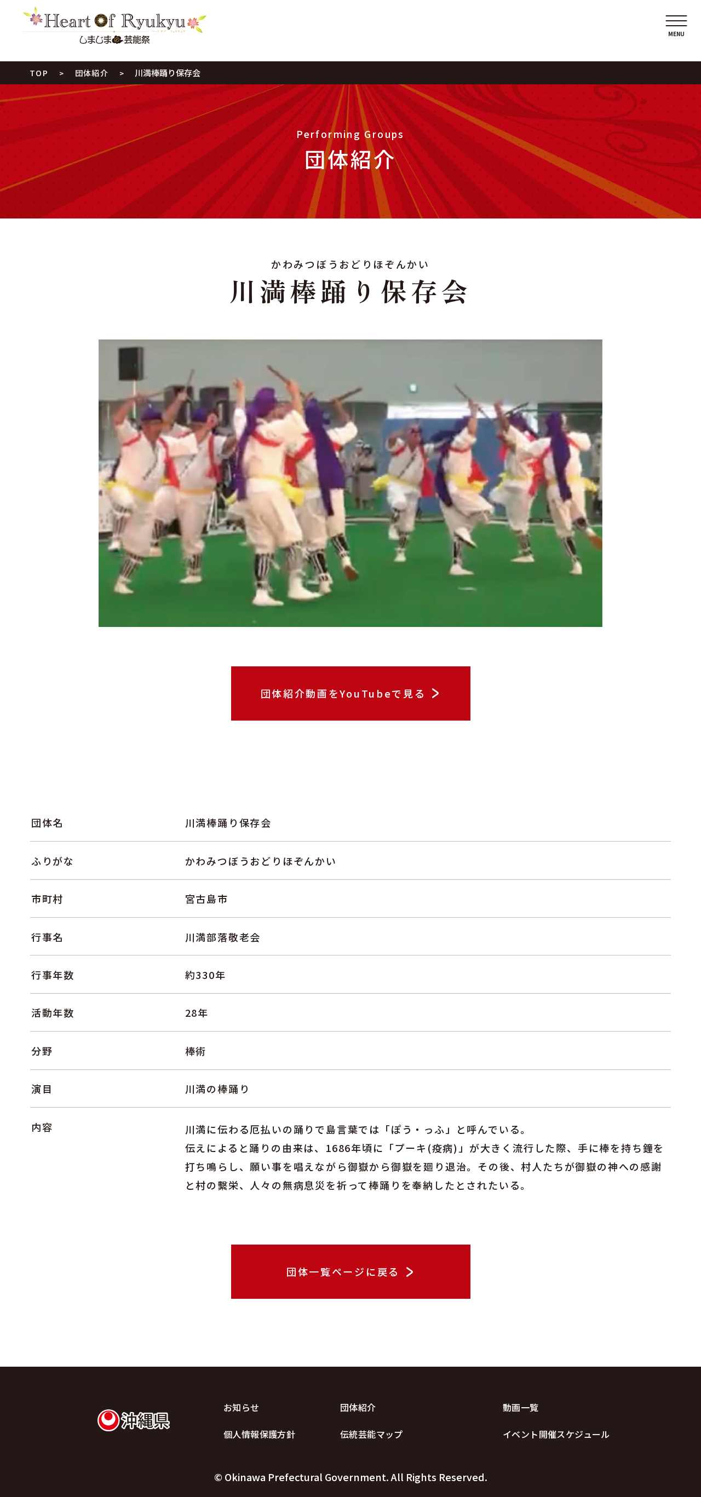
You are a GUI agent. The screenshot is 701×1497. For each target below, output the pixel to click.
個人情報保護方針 (259, 1434)
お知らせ (241, 1407)
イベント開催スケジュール (556, 1434)
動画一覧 (521, 1407)
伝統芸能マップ (371, 1434)
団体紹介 (358, 1407)
